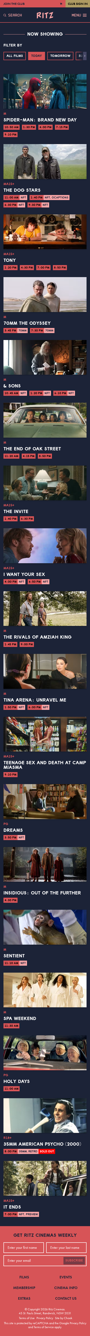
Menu (76, 15)
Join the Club (14, 4)
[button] (85, 56)
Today (36, 56)
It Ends (12, 1207)
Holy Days (16, 1081)
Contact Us (66, 1298)
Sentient (14, 956)
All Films (14, 56)
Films (24, 1277)
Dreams (13, 830)
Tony (9, 260)
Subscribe (74, 1260)
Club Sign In (78, 4)
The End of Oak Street (32, 449)
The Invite (15, 511)
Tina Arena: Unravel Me (34, 700)
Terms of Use (27, 1318)
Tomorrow (60, 56)
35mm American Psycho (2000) (42, 1144)
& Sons (12, 386)
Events (66, 1277)
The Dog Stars (22, 190)
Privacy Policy (44, 1318)
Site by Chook (63, 1318)
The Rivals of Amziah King (37, 637)
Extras (24, 1298)
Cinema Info (66, 1287)
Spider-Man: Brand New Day (40, 120)
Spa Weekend (19, 1018)
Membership (24, 1287)
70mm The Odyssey (27, 323)
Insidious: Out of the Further (42, 893)
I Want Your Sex (24, 574)
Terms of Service (44, 1327)
